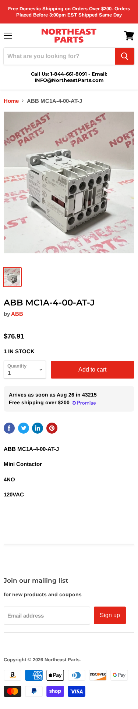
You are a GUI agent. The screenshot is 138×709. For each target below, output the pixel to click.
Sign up (110, 615)
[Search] (124, 56)
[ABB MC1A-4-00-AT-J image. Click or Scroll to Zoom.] (69, 186)
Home (11, 101)
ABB (17, 314)
